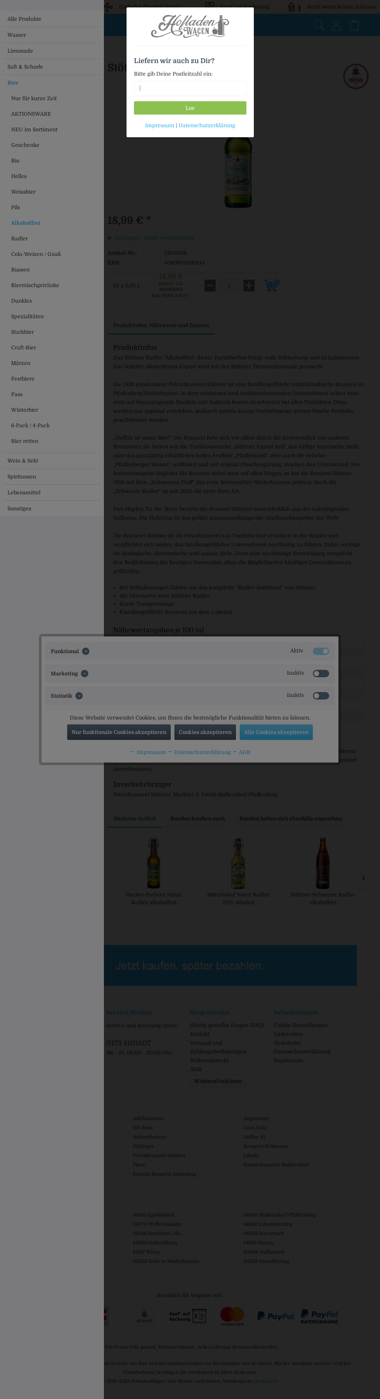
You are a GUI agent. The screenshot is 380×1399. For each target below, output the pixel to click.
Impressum (159, 125)
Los (190, 108)
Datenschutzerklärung (206, 125)
